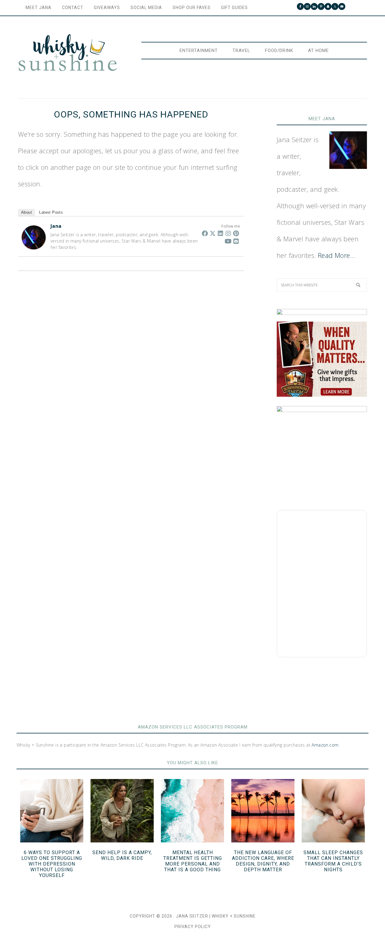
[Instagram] (228, 233)
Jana (56, 226)
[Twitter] (212, 233)
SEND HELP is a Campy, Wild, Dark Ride (122, 855)
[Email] (236, 241)
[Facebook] (204, 233)
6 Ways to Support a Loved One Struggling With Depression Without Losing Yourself (51, 864)
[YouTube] (228, 241)
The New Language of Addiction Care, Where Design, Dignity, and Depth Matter (263, 861)
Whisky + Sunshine (67, 53)
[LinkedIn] (220, 233)
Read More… (336, 255)
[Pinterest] (236, 233)
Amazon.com (325, 745)
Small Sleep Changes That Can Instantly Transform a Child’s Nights (333, 861)
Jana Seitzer (192, 916)
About (26, 212)
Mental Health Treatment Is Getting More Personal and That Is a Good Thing (192, 861)
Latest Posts (51, 212)
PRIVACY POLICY (192, 926)
